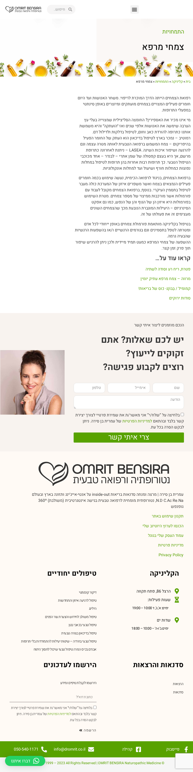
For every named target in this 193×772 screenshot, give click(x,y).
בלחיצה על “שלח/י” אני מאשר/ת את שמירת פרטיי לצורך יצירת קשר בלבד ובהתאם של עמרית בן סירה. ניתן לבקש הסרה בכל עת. (129, 421)
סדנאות (178, 692)
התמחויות (173, 32)
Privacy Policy (171, 555)
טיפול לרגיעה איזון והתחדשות (77, 600)
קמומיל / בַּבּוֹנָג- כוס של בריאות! (164, 289)
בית (188, 81)
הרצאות (178, 684)
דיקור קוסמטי (87, 592)
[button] (134, 9)
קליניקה (177, 81)
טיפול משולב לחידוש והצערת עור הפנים (70, 617)
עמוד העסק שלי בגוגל (165, 536)
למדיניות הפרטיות (136, 421)
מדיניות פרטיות (170, 545)
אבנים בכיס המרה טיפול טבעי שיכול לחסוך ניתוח (65, 649)
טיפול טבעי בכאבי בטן (82, 625)
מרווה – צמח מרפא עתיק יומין (165, 279)
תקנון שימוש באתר (167, 516)
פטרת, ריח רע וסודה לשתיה (168, 269)
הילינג (92, 608)
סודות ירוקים (179, 298)
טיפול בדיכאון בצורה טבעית (78, 633)
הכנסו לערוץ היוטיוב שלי (162, 526)
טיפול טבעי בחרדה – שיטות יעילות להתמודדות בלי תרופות (58, 641)
